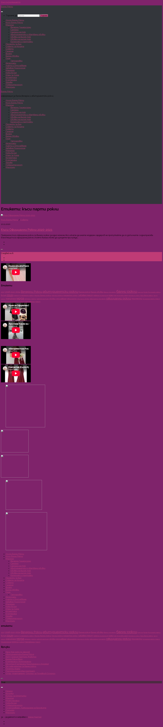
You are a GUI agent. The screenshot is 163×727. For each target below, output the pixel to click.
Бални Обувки (12, 56)
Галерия (9, 51)
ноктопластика (43, 299)
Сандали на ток (18, 32)
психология (6, 301)
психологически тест (151, 299)
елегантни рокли (70, 295)
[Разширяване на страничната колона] (2, 249)
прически (136, 298)
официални (72, 299)
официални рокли (118, 298)
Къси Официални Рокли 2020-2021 (26, 229)
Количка (9, 693)
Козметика (11, 77)
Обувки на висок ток (21, 37)
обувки (52, 299)
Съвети (10, 49)
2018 (7, 292)
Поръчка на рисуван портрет (20, 671)
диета (16, 295)
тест (37, 302)
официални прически (98, 299)
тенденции (29, 301)
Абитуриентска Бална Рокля (20, 654)
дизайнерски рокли (26, 295)
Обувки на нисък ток (21, 39)
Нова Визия (11, 72)
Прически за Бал (13, 44)
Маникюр (10, 70)
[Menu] (2, 11)
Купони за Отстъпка (16, 696)
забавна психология (100, 295)
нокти (33, 299)
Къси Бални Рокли (14, 22)
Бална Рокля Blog (14, 659)
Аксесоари (11, 63)
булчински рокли (154, 292)
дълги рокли (57, 295)
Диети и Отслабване (16, 65)
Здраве (9, 82)
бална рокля (84, 292)
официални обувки (83, 299)
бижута (140, 292)
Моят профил (12, 700)
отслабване (61, 299)
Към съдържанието (11, 2)
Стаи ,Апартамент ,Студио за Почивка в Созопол (30, 673)
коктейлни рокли (134, 295)
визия (3, 295)
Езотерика (11, 80)
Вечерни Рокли (31, 291)
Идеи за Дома (12, 75)
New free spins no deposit (18, 652)
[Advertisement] (81, 187)
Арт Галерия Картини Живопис (21, 657)
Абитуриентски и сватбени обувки (28, 34)
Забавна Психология (15, 68)
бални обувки (97, 292)
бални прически (110, 292)
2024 (17, 292)
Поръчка (10, 710)
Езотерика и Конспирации (18, 661)
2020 (12, 292)
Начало (9, 691)
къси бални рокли (146, 295)
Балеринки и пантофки (22, 41)
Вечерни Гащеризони (21, 27)
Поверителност (14, 84)
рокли (15, 301)
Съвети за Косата (15, 46)
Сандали (14, 29)
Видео (9, 53)
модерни (27, 299)
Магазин (10, 25)
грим (10, 295)
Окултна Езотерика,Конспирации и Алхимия (27, 664)
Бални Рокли (7, 6)
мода (20, 298)
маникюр (11, 298)
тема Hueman (35, 717)
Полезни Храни (13, 668)
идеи (110, 295)
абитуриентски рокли (60, 291)
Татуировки (16, 61)
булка (145, 292)
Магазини (10, 87)
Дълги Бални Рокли (15, 20)
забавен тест (85, 295)
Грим (8, 58)
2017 (3, 292)
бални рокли (126, 291)
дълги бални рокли (42, 295)
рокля (21, 302)
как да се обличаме (121, 295)
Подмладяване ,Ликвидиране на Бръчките (26, 708)
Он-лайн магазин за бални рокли (21, 666)
